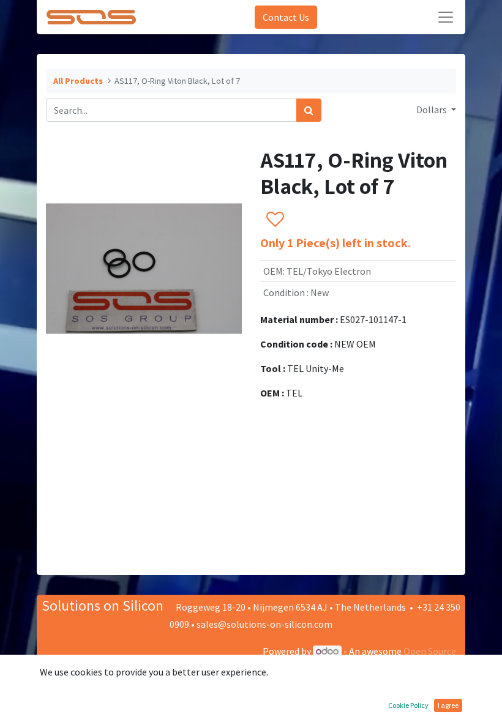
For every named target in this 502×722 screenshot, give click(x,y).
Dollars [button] (432, 109)
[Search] (308, 110)
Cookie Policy (408, 705)
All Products (78, 80)
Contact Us (286, 17)
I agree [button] (448, 705)
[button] (274, 219)
